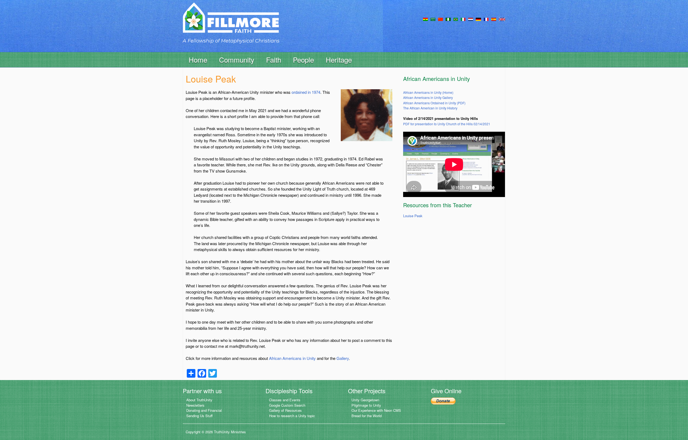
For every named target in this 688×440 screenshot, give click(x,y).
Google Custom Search (287, 405)
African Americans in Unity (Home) (428, 92)
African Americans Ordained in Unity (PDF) (434, 103)
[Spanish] (493, 19)
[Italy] (463, 19)
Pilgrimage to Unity (366, 405)
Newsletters (195, 405)
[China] (440, 19)
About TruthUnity (199, 399)
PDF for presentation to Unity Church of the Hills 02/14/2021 (446, 123)
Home (198, 60)
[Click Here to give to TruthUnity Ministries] (443, 400)
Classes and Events (284, 399)
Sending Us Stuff (199, 415)
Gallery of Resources (285, 410)
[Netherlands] (470, 19)
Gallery (342, 358)
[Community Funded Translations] (502, 19)
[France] (486, 19)
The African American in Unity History (430, 108)
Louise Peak (412, 215)
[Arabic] (433, 19)
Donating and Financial (204, 410)
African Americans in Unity (292, 358)
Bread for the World (367, 415)
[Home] (231, 22)
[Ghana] (425, 19)
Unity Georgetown (365, 399)
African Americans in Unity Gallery (428, 97)
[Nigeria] (448, 19)
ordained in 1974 (306, 92)
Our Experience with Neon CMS (376, 410)
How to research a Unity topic (292, 415)
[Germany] (478, 19)
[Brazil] (455, 19)
